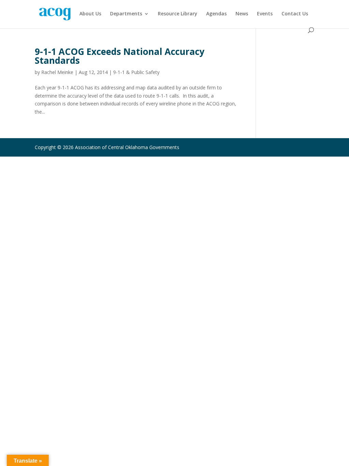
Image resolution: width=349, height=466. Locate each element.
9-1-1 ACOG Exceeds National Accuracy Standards (119, 56)
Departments (126, 14)
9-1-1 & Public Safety (136, 72)
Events (265, 14)
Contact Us (295, 14)
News (242, 14)
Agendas (216, 14)
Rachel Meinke (57, 72)
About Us (90, 14)
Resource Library (177, 14)
